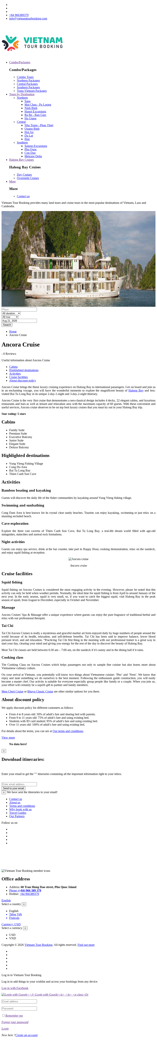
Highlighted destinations (23, 370)
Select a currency (12, 928)
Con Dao (30, 152)
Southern (22, 142)
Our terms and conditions (68, 731)
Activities (15, 373)
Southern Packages (28, 87)
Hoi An (29, 132)
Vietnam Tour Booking (38, 944)
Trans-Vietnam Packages (32, 90)
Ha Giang (30, 118)
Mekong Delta (33, 156)
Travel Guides (17, 812)
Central (21, 121)
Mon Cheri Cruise (12, 691)
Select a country (11, 904)
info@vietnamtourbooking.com (28, 18)
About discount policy (22, 380)
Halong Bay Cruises (21, 159)
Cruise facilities (18, 377)
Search (7, 324)
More (12, 181)
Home (13, 331)
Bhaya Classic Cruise (40, 691)
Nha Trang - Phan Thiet (39, 125)
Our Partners (17, 816)
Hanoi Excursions (35, 111)
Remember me (14, 1015)
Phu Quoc (31, 149)
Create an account (26, 1035)
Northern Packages (28, 80)
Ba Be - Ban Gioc (35, 115)
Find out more (86, 944)
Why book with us (20, 809)
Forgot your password (15, 1022)
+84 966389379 (19, 15)
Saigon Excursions (36, 146)
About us (14, 802)
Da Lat (29, 135)
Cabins (13, 366)
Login (5, 1028)
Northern (22, 97)
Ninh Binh (31, 108)
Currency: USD (11, 924)
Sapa (27, 101)
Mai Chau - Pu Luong (38, 104)
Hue (27, 139)
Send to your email (13, 788)
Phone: (25, 890)
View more (8, 737)
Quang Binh (32, 128)
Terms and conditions (22, 806)
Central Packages (27, 84)
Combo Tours (25, 77)
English (6, 900)
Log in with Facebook (15, 988)
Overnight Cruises (28, 178)
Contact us (23, 196)
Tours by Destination (21, 94)
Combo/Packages (19, 62)
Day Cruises (24, 174)
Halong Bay (136, 390)
